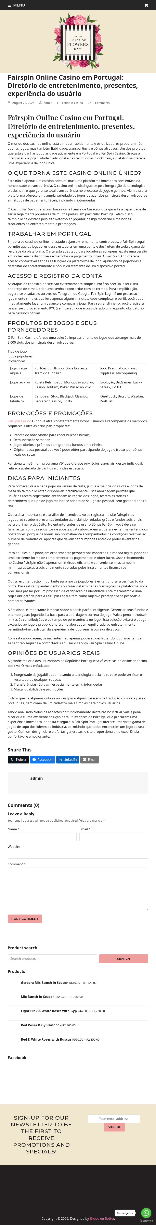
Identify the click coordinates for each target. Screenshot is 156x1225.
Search (123, 958)
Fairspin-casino (72, 103)
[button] (16, 5)
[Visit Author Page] (19, 782)
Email (84, 829)
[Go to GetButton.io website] (146, 1221)
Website (14, 846)
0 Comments (101, 103)
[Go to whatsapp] (146, 1213)
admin (48, 103)
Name (14, 829)
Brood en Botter (102, 1218)
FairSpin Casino (19, 421)
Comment (17, 864)
